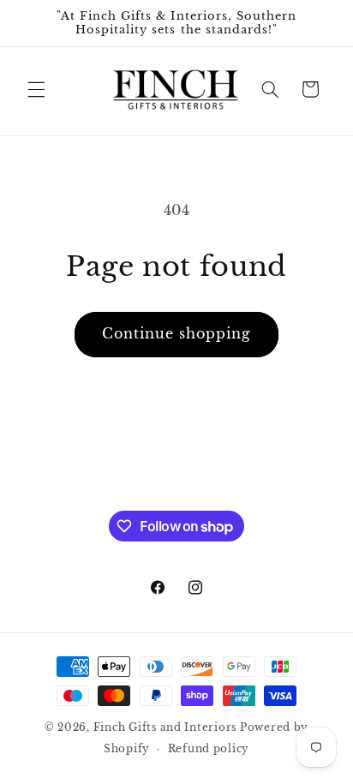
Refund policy (209, 749)
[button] (36, 89)
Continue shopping (177, 334)
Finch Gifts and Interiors (164, 727)
